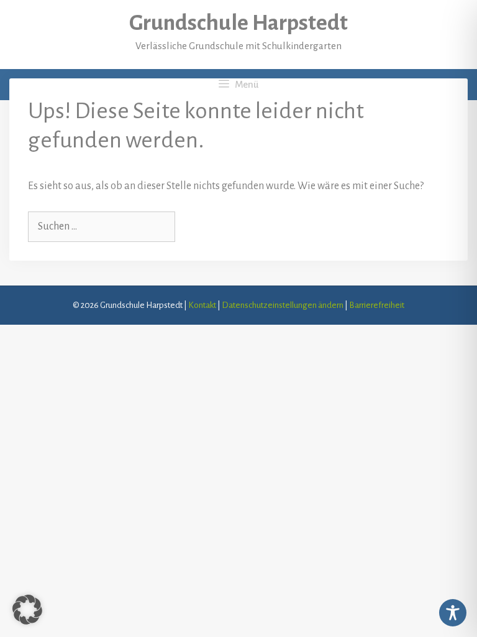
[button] (27, 609)
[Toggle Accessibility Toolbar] (453, 613)
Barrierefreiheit (376, 305)
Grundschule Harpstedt (238, 23)
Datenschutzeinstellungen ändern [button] (282, 305)
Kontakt (202, 305)
